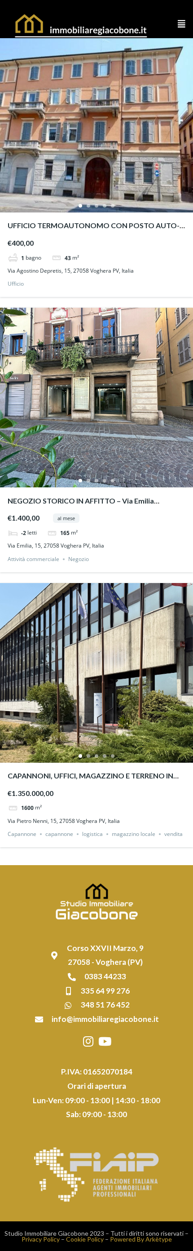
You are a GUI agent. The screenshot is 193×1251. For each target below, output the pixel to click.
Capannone (22, 834)
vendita (173, 834)
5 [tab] (112, 206)
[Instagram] (88, 1041)
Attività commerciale (33, 559)
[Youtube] (105, 1041)
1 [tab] (80, 206)
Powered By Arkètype (141, 1239)
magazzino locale (133, 834)
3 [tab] (96, 206)
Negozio (78, 559)
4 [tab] (104, 206)
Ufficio (16, 283)
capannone (59, 834)
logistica (92, 834)
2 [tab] (88, 206)
